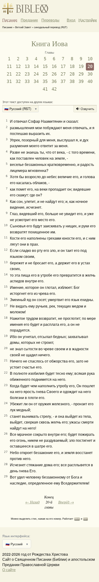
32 (18, 81)
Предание (29, 20)
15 (45, 66)
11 (9, 66)
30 (90, 74)
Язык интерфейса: (16, 535)
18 (72, 66)
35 (45, 81)
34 (36, 81)
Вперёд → (66, 502)
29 (81, 74)
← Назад (32, 502)
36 (54, 81)
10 (90, 58)
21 (9, 74)
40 (90, 81)
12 (18, 66)
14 (36, 66)
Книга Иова (49, 43)
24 (36, 74)
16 (54, 66)
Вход (71, 20)
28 (72, 74)
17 (63, 66)
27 (63, 74)
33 (27, 81)
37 (63, 81)
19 (81, 66)
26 (54, 74)
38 (72, 81)
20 (90, 66)
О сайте (9, 569)
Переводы (50, 20)
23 (27, 74)
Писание (9, 20)
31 (9, 81)
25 (45, 74)
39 (81, 81)
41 (45, 89)
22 (18, 74)
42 (54, 89)
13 (27, 66)
